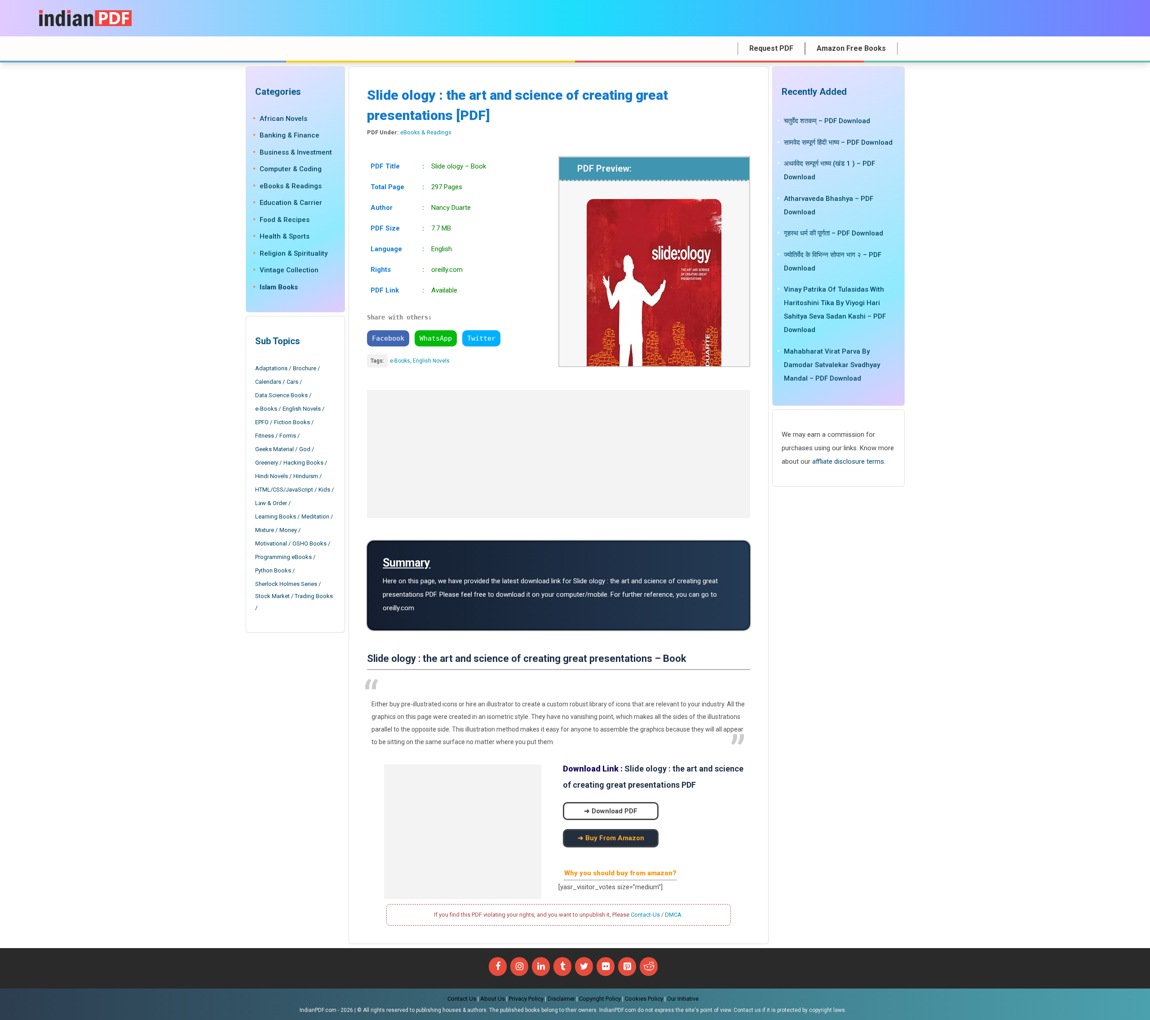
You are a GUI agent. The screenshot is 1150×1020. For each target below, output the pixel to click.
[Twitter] (584, 966)
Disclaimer (561, 998)
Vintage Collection (289, 270)
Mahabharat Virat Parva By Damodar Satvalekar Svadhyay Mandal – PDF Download (832, 364)
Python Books (273, 570)
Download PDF (614, 811)
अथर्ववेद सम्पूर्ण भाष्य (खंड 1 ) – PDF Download (829, 170)
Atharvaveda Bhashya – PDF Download (828, 205)
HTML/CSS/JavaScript (284, 489)
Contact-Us (645, 914)
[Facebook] (498, 966)
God (304, 449)
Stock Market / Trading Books (294, 596)
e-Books (400, 361)
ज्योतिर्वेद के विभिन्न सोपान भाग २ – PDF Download (832, 261)
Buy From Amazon (614, 838)
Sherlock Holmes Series (286, 584)
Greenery (266, 462)
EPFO (262, 422)
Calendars (268, 381)
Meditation (315, 516)
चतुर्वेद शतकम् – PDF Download (827, 121)
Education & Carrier (291, 203)
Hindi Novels (271, 476)
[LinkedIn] (541, 966)
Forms (287, 435)
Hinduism (305, 476)
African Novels (283, 119)
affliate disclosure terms (848, 461)
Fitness (264, 435)
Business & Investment (296, 152)
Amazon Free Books (851, 48)
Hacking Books (303, 462)
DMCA (673, 914)
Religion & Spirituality (293, 253)
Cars (292, 381)
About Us (492, 998)
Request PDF (771, 48)
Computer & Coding (291, 169)
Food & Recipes (285, 220)
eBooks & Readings (425, 132)
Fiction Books (292, 422)
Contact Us (461, 998)
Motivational (271, 543)
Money (288, 530)
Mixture (264, 530)
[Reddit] (649, 966)
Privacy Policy (526, 998)
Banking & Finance (289, 135)
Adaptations (271, 368)
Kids (324, 489)
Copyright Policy (600, 998)
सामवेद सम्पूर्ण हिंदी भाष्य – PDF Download (838, 142)
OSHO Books (309, 543)
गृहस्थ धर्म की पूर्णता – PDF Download (833, 233)
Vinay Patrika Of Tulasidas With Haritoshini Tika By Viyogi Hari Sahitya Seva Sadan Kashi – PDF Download (835, 309)
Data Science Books (281, 395)
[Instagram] (519, 966)
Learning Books (275, 516)
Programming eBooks (283, 557)
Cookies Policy (644, 998)
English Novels (431, 361)
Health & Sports (285, 236)
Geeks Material (274, 449)
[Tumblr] (562, 966)
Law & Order (271, 503)
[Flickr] (606, 966)
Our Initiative (683, 998)
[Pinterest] (627, 966)
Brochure (304, 368)
